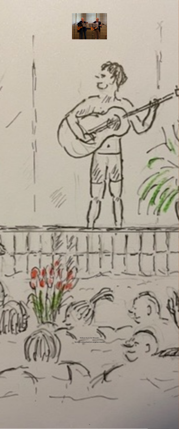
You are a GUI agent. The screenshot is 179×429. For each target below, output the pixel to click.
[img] (89, 214)
